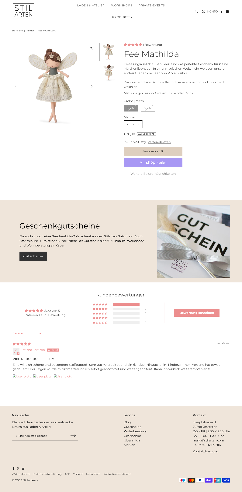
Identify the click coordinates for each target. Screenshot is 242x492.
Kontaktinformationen (117, 474)
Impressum (93, 474)
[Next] (91, 86)
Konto (212, 11)
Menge (129, 117)
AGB (67, 474)
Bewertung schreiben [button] (197, 313)
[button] (133, 45)
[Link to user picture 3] (63, 383)
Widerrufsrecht (21, 474)
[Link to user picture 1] (22, 383)
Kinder (30, 30)
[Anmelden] (73, 435)
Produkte (121, 17)
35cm (131, 108)
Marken (129, 445)
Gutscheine (33, 256)
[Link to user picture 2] (42, 383)
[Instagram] (23, 469)
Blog (127, 422)
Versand (78, 474)
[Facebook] (13, 469)
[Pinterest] (18, 469)
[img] (22, 344)
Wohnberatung (135, 431)
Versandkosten (159, 142)
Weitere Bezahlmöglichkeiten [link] (153, 173)
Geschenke (132, 435)
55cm (148, 108)
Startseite (17, 30)
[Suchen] (196, 11)
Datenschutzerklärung (47, 474)
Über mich (132, 440)
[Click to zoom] (91, 48)
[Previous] (16, 86)
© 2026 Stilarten (24, 480)
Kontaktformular (205, 451)
